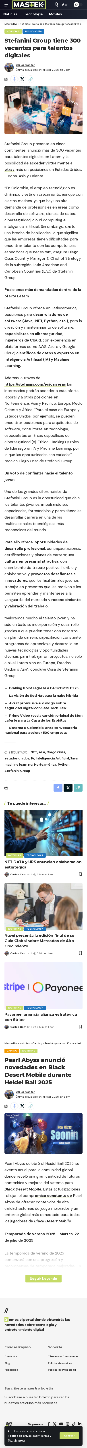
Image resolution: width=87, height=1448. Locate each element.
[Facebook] (48, 1424)
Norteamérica (45, 765)
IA (32, 758)
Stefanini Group (17, 771)
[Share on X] (22, 79)
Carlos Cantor (25, 65)
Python (63, 765)
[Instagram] (67, 1424)
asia (42, 752)
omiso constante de (53, 1195)
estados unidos (16, 758)
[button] (69, 1435)
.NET (33, 752)
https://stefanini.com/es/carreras (35, 384)
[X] (55, 1424)
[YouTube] (61, 1424)
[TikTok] (74, 1424)
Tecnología (33, 31)
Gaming (12, 1050)
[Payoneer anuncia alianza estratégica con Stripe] (43, 985)
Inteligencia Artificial (52, 758)
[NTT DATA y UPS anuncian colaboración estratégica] (43, 833)
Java (73, 758)
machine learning (18, 765)
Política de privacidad (22, 1436)
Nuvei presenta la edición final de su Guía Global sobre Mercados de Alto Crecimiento (39, 940)
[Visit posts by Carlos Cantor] (9, 67)
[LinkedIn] (80, 1424)
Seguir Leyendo (43, 1278)
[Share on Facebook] (14, 79)
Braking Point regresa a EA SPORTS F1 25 (44, 688)
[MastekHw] (29, 4)
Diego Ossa (56, 752)
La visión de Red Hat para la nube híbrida (43, 695)
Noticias (13, 31)
